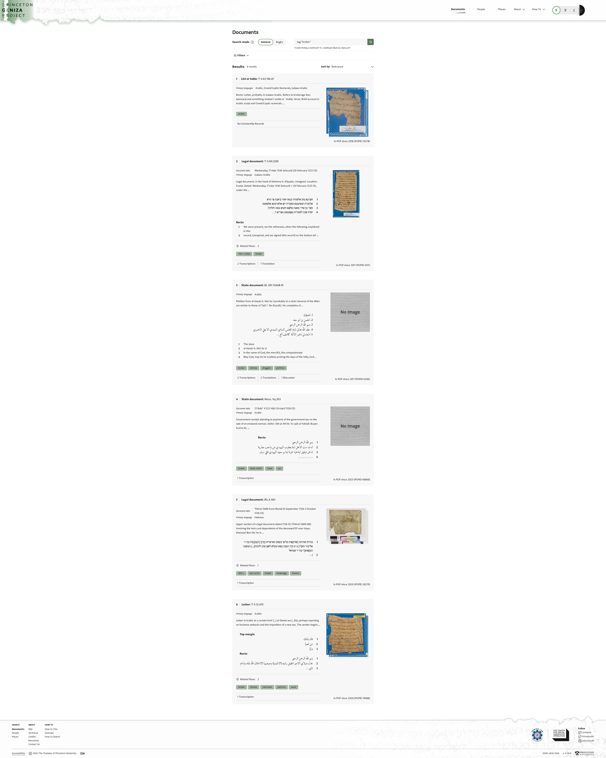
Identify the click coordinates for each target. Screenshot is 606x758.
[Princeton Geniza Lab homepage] (540, 735)
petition (280, 368)
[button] (18, 12)
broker (241, 113)
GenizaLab (586, 732)
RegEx (279, 42)
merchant (267, 687)
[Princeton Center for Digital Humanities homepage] (563, 735)
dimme (253, 368)
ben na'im (254, 573)
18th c (241, 573)
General (265, 42)
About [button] (517, 9)
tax (279, 468)
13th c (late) (244, 253)
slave (269, 468)
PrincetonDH (588, 736)
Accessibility (18, 753)
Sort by (325, 66)
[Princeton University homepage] (584, 753)
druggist (266, 368)
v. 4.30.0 (567, 753)
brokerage (282, 573)
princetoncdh (588, 741)
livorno (295, 573)
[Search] (370, 42)
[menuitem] (455, 10)
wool (293, 687)
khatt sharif (256, 468)
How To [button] (536, 9)
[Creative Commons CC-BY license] (82, 753)
